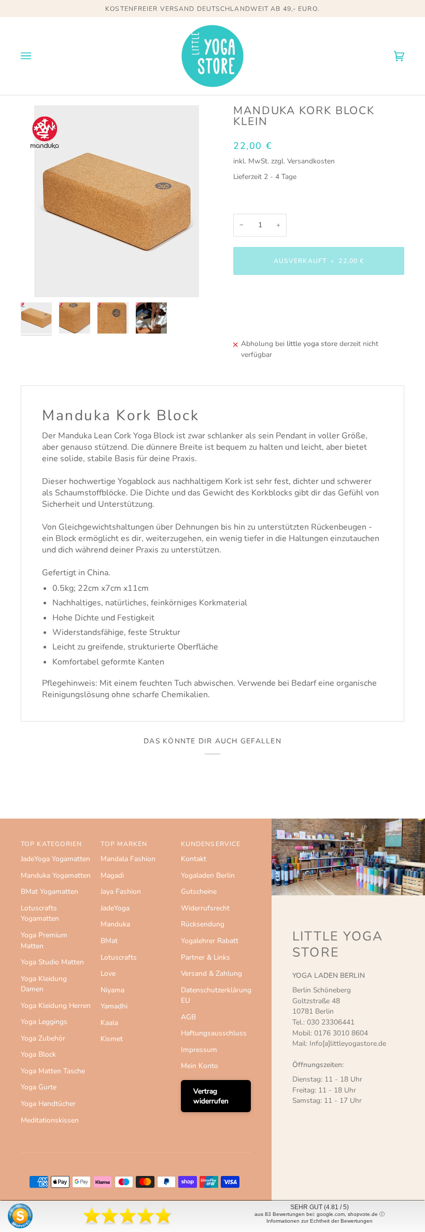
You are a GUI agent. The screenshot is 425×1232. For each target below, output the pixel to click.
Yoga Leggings (44, 1022)
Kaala (109, 1023)
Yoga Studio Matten (52, 962)
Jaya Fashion (121, 891)
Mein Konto (199, 1066)
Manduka (115, 924)
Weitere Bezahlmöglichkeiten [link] (279, 322)
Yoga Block (38, 1054)
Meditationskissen (50, 1120)
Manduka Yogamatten (56, 875)
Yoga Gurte (38, 1087)
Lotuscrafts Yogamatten (40, 913)
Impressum (199, 1050)
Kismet (112, 1039)
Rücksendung (202, 924)
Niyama (112, 990)
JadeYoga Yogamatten (55, 859)
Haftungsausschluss (214, 1033)
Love (108, 973)
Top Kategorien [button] (51, 844)
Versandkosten (311, 161)
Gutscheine (199, 891)
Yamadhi (114, 1006)
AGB (188, 1017)
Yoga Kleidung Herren (56, 1005)
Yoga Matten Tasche (53, 1071)
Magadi (112, 875)
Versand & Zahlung (211, 973)
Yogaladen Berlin (208, 875)
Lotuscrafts (119, 957)
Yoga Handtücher (48, 1104)
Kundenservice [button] (210, 844)
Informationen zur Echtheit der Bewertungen (319, 1221)
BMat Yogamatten (49, 891)
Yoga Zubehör (43, 1038)
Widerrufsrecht (205, 908)
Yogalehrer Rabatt (209, 941)
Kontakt (193, 859)
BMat (109, 941)
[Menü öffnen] (36, 56)
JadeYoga (115, 908)
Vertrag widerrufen (211, 1096)
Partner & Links (205, 957)
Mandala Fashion (128, 859)
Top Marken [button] (124, 844)
